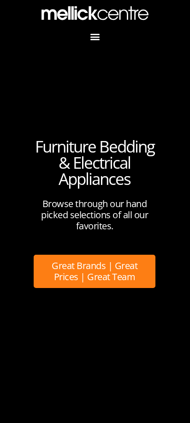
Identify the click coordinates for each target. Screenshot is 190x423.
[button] (95, 36)
